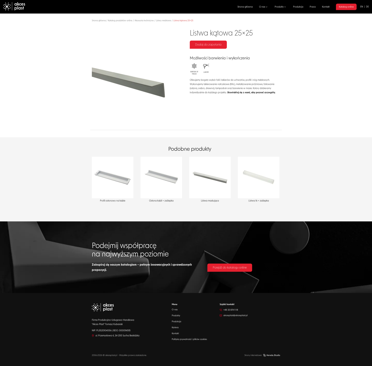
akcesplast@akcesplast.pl (235, 315)
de (367, 7)
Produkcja (298, 7)
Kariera (175, 327)
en (361, 7)
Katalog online (346, 7)
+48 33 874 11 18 (230, 310)
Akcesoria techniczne (144, 20)
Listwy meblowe (163, 20)
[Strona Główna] (47, 6)
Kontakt (326, 7)
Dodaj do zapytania (208, 44)
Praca (313, 7)
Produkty (279, 7)
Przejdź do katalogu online (230, 267)
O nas (262, 7)
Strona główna (245, 7)
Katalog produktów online (120, 20)
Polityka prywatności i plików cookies (189, 339)
